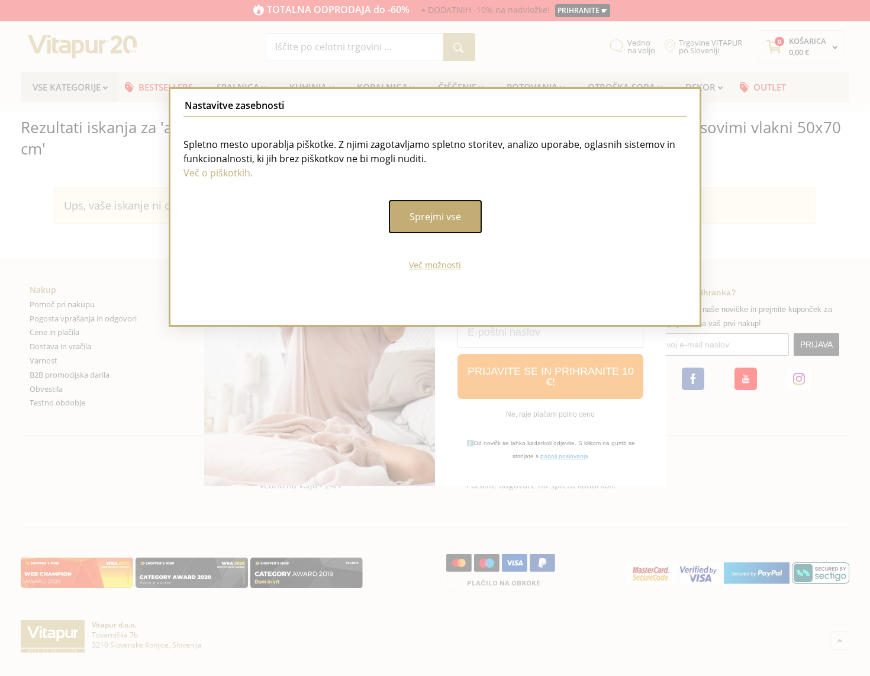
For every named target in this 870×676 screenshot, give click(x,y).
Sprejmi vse (435, 216)
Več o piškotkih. (218, 172)
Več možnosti (435, 265)
